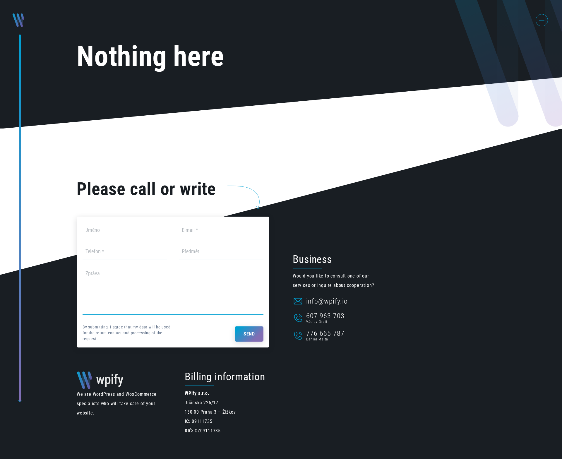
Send (249, 334)
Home (471, 20)
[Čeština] (489, 20)
